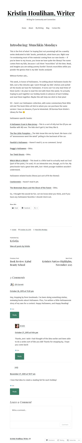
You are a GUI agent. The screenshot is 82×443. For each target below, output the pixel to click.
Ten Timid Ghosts (17, 154)
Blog (47, 28)
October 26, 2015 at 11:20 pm (22, 291)
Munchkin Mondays (41, 230)
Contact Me (56, 28)
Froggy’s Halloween (18, 148)
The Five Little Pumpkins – (21, 133)
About (31, 28)
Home (24, 28)
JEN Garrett (19, 284)
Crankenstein (15, 182)
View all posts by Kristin (20, 246)
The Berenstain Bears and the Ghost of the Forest (31, 188)
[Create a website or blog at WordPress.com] (30, 439)
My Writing (40, 28)
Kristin (14, 230)
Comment (65, 424)
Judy (16, 367)
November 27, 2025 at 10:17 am (22, 374)
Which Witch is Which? (19, 161)
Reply (14, 315)
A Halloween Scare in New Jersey (23, 124)
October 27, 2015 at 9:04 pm (26, 333)
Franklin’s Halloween (18, 142)
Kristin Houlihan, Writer (41, 13)
